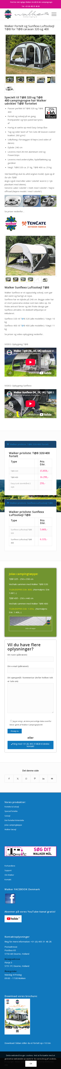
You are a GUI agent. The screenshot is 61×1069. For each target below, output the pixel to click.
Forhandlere (10, 865)
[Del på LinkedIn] (43, 779)
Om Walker (9, 875)
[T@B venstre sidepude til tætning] (51, 79)
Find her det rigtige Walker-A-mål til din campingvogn (31, 2)
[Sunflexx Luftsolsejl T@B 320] (30, 256)
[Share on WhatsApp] (26, 779)
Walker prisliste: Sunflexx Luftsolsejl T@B (31, 503)
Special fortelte (11, 811)
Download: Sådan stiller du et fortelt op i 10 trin (28, 1043)
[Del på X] (17, 779)
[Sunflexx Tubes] (38, 280)
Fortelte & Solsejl (12, 806)
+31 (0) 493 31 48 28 (32, 6)
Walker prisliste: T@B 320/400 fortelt (29, 444)
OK (31, 1063)
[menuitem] (31, 2)
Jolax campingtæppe (13, 825)
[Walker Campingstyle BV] (25, 14)
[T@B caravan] (10, 88)
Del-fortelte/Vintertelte (14, 820)
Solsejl (7, 816)
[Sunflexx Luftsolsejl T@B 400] (23, 280)
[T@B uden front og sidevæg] (30, 79)
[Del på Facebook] (9, 779)
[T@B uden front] (20, 79)
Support (8, 870)
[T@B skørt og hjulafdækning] (41, 79)
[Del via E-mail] (52, 779)
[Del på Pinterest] (35, 779)
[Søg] (46, 14)
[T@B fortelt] (30, 55)
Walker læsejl (10, 829)
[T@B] (45, 280)
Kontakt (8, 879)
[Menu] (52, 14)
